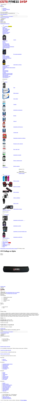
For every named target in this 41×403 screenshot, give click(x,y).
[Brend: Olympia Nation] (2, 290)
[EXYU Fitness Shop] (13, 2)
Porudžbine (4, 8)
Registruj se (5, 14)
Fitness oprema (5, 378)
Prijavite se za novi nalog (4, 17)
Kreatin (4, 373)
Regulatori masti (5, 377)
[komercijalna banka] (0, 402)
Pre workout (5, 379)
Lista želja (4, 10)
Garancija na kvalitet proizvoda (5, 350)
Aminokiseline (5, 374)
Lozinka (1, 16)
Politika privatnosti (6, 388)
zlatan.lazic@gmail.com (7, 397)
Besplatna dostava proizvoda (5, 346)
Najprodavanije (5, 366)
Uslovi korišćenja (5, 389)
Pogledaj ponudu (21, 173)
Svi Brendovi (5, 368)
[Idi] (18, 13)
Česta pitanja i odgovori (7, 386)
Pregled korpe (2, 23)
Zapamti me (3, 18)
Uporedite (8, 293)
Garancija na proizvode (6, 385)
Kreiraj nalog (5, 360)
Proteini (4, 372)
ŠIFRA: (1, 253)
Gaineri (4, 375)
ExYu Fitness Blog (6, 367)
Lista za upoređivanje (6, 9)
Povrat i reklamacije (6, 387)
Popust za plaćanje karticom (5, 353)
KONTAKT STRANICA (7, 398)
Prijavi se (2, 14)
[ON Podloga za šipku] (15, 285)
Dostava (4, 383)
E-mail (1, 15)
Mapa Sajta (4, 390)
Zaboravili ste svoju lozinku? (8, 16)
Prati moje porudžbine (4, 13)
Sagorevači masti (5, 376)
